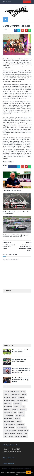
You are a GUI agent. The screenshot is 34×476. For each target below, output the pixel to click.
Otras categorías (9, 427)
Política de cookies (8, 463)
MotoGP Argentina (9, 421)
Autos (23, 391)
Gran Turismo (8, 412)
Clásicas (6, 394)
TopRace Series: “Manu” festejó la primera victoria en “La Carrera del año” (16, 235)
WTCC (5, 436)
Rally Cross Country (10, 430)
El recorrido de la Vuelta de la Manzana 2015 (21, 351)
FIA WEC (16, 406)
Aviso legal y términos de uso (11, 445)
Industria (21, 412)
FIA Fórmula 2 (17, 403)
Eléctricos (7, 397)
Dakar (24, 394)
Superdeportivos (23, 430)
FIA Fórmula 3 (8, 406)
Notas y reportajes (9, 424)
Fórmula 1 (15, 409)
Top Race (5, 167)
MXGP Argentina (8, 418)
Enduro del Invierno (18, 397)
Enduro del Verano (9, 400)
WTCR (11, 436)
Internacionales (9, 415)
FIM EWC (22, 406)
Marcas (17, 418)
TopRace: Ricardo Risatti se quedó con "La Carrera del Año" (16, 212)
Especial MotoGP (22, 400)
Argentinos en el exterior (11, 391)
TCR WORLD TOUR (22, 433)
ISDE (15, 412)
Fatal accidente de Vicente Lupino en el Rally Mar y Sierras (21, 379)
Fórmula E (23, 409)
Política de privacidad (9, 457)
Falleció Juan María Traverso (12, 190)
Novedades (20, 424)
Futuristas (7, 409)
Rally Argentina (21, 427)
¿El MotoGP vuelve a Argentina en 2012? (19, 360)
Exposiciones (7, 403)
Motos (19, 421)
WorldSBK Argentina (21, 436)
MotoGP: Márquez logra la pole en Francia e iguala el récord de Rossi (21, 370)
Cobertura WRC (15, 394)
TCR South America (9, 433)
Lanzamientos (20, 415)
